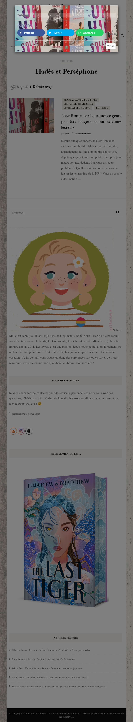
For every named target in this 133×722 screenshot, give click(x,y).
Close (111, 46)
